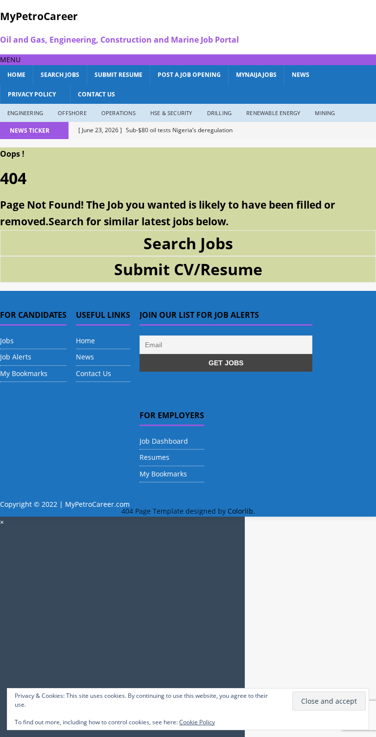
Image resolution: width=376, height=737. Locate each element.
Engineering (25, 113)
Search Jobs (60, 75)
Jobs (7, 340)
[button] (10, 59)
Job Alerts (15, 356)
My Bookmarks (23, 373)
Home (16, 75)
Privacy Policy (32, 94)
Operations (118, 113)
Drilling (219, 113)
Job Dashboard (164, 441)
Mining (325, 113)
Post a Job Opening (189, 75)
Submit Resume (118, 75)
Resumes (154, 457)
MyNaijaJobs (256, 75)
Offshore (72, 113)
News (300, 75)
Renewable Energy (273, 113)
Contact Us (96, 94)
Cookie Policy (197, 722)
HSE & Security (171, 113)
